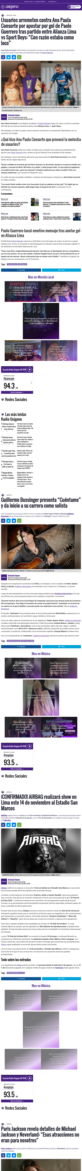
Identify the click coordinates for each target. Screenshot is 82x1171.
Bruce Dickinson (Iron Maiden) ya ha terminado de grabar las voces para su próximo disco (59, 1059)
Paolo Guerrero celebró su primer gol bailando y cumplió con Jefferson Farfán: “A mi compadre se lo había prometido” (14, 204)
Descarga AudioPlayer (40, 1)
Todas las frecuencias (16, 392)
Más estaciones (52, 1)
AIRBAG (9, 973)
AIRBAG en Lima (19, 973)
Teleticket (59, 968)
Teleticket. (7, 820)
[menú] (2, 7)
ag (19, 264)
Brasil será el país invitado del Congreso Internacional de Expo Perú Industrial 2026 (23, 291)
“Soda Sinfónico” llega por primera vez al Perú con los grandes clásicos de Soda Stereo (22, 727)
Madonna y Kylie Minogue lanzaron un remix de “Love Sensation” (59, 291)
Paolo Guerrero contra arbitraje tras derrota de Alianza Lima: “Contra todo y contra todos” (57, 218)
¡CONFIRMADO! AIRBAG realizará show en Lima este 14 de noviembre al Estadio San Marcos (23, 668)
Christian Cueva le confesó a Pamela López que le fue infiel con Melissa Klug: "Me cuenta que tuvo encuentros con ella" (25, 428)
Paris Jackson (6, 1148)
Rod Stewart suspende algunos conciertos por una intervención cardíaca (41, 697)
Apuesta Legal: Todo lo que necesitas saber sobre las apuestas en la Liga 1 (24, 452)
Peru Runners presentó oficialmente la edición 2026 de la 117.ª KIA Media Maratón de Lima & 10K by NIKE (23, 350)
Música (9, 495)
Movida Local (11, 15)
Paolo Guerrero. (47, 53)
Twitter (62, 270)
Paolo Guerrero (44, 123)
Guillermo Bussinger (23, 586)
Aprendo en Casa (28, 1)
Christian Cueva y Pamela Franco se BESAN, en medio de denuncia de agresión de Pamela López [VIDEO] (25, 464)
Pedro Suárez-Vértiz (27, 641)
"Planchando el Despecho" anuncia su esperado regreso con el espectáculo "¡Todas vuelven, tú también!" (41, 321)
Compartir (22, 270)
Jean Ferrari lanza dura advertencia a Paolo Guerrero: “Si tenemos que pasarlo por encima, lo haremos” (57, 204)
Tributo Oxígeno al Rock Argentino (59, 727)
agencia (24, 264)
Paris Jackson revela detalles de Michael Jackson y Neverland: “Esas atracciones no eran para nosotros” (59, 668)
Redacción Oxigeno (14, 115)
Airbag (3, 944)
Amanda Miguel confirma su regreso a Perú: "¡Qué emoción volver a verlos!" (59, 350)
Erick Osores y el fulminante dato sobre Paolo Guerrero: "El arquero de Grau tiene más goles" (14, 218)
